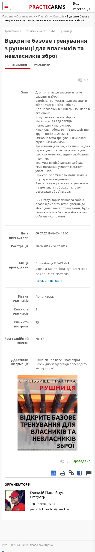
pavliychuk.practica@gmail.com (50, 509)
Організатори (25, 16)
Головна (8, 16)
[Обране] (88, 472)
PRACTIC (47, 6)
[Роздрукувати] (62, 472)
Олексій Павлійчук (47, 492)
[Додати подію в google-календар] (53, 473)
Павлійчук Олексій (51, 16)
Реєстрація (81, 9)
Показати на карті (49, 281)
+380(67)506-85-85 (42, 504)
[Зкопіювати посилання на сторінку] (71, 472)
